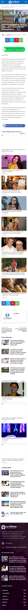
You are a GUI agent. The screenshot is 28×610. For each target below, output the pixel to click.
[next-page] (5, 519)
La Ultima (8, 34)
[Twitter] (12, 40)
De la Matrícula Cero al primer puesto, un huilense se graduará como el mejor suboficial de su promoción (17, 473)
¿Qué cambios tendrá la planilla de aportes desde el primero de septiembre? (18, 494)
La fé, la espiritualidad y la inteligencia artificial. (21, 330)
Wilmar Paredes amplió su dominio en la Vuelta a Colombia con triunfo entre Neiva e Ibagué (18, 361)
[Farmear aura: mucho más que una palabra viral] (5, 514)
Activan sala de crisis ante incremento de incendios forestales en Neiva (6, 330)
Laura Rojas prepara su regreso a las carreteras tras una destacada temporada (17, 343)
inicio (2, 6)
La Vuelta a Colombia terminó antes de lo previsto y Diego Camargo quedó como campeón (18, 352)
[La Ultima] (3, 34)
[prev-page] (2, 519)
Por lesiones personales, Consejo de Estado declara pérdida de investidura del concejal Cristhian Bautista (17, 484)
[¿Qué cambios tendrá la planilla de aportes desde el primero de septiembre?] (5, 494)
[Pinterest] (16, 40)
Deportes (7, 6)
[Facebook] (7, 40)
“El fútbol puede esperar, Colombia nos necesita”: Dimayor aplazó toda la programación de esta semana (17, 370)
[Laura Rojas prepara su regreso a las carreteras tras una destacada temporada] (5, 342)
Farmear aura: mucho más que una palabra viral (18, 513)
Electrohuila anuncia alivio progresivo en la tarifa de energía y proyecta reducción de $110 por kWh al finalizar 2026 (18, 504)
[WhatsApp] (21, 40)
